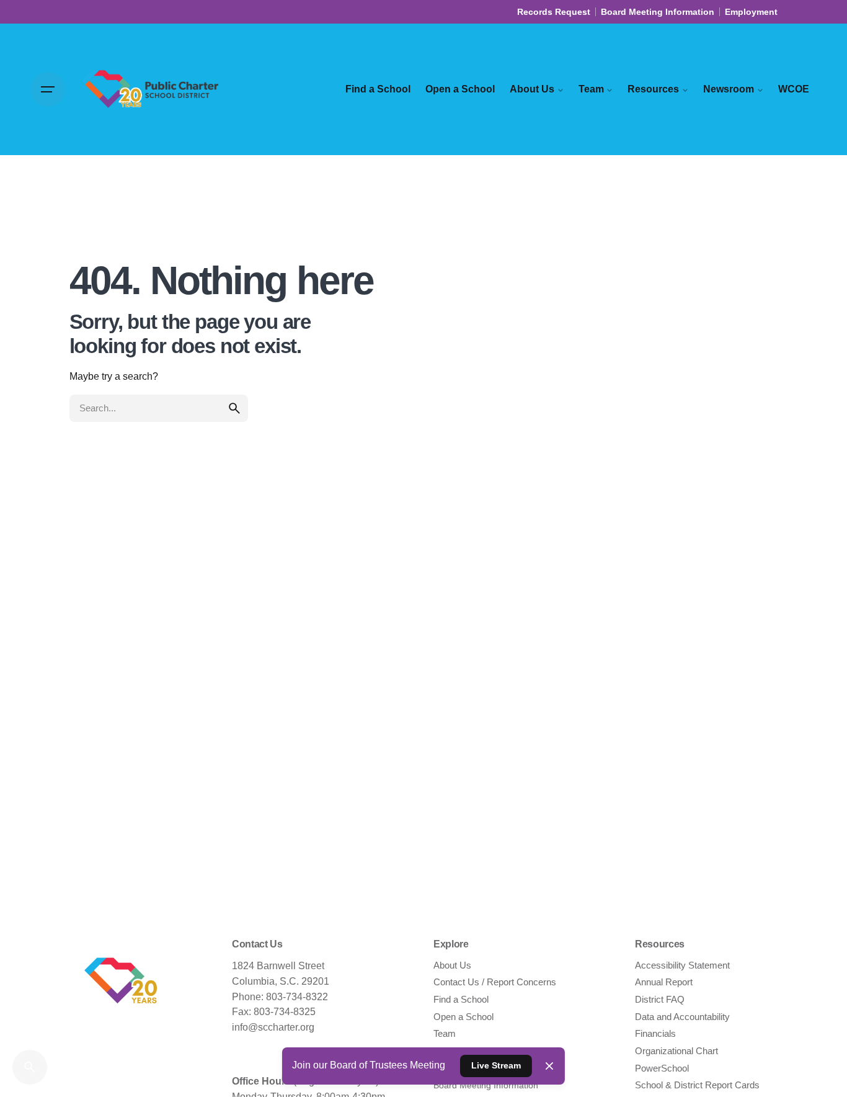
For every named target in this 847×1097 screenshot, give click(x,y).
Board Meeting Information (657, 12)
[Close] (548, 1066)
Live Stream (496, 1065)
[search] (234, 408)
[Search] (29, 1067)
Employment (751, 12)
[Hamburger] (47, 89)
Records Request (553, 12)
